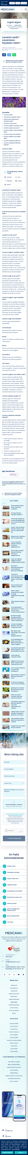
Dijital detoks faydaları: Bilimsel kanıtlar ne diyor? (18, 676)
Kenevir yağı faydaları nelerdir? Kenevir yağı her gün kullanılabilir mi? (17, 529)
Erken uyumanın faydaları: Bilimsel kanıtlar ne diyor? (16, 696)
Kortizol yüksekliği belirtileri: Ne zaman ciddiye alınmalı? (17, 625)
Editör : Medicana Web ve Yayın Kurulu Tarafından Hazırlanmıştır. (12, 49)
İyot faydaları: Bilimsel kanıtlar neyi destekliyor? (18, 669)
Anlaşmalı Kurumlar (14, 993)
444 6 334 (4, 4)
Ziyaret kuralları (14, 1037)
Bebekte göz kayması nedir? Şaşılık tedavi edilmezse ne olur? (17, 662)
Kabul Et (21, 1152)
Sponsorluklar (14, 1048)
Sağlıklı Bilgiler (17, 25)
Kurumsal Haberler (14, 1010)
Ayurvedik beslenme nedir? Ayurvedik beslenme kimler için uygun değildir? (17, 642)
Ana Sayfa (9, 25)
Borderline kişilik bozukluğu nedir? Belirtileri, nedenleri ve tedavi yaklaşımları (17, 618)
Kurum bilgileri (14, 1035)
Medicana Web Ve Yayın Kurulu (14, 1076)
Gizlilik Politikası (14, 1073)
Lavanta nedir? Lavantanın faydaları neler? (15, 27)
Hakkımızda (14, 985)
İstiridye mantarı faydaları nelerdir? (16, 513)
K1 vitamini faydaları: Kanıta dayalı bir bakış (17, 683)
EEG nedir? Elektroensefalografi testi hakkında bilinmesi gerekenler (17, 568)
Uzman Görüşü (14, 1007)
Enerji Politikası (14, 1051)
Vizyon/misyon (14, 1026)
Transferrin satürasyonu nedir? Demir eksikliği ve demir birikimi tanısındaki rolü (18, 577)
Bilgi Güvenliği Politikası (14, 1064)
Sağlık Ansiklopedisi (14, 999)
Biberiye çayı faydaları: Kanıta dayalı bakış (18, 537)
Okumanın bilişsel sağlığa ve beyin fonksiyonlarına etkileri (18, 560)
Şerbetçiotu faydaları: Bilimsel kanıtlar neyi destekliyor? (17, 689)
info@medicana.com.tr (13, 962)
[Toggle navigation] (25, 9)
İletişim (14, 1013)
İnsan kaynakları (14, 1023)
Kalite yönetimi (14, 1043)
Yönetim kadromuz (14, 1032)
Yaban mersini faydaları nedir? (16, 656)
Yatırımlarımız (14, 1029)
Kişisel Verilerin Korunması (14, 1067)
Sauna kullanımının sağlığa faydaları (17, 585)
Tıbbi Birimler (14, 991)
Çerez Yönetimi (14, 1081)
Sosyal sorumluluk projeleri (14, 1040)
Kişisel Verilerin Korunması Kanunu (15, 814)
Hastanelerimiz (14, 988)
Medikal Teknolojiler (14, 1005)
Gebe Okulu (14, 1046)
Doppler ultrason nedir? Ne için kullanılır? (18, 726)
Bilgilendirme (18, 815)
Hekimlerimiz (14, 996)
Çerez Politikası (16, 1149)
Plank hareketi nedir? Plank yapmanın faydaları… (17, 507)
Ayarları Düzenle (7, 1152)
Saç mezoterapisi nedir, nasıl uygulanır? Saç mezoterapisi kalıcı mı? (18, 649)
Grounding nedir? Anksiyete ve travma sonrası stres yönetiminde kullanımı (18, 609)
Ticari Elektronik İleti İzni (14, 1078)
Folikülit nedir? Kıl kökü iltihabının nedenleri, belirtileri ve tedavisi (18, 713)
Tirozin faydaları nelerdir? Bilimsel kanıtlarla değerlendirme (16, 544)
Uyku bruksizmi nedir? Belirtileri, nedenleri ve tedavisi (17, 720)
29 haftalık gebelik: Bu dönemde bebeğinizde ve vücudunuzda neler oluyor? (18, 521)
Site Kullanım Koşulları (14, 1062)
